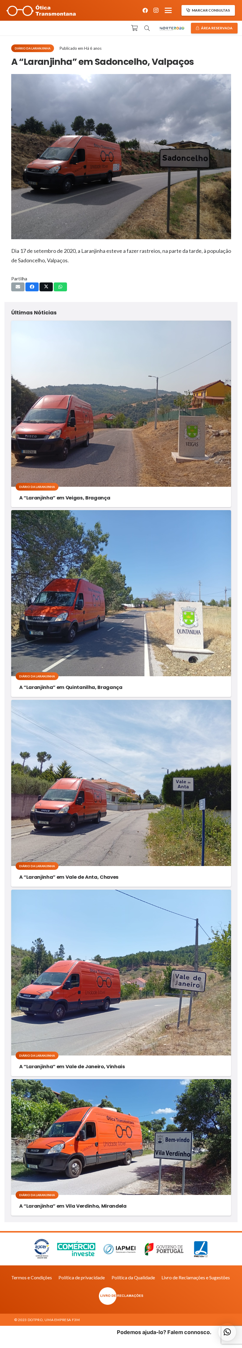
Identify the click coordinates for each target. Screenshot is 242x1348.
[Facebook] (145, 10)
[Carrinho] (134, 28)
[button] (168, 10)
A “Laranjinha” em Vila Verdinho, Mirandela (73, 1206)
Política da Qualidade (133, 1277)
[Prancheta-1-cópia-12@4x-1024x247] (41, 10)
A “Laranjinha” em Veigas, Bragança (64, 497)
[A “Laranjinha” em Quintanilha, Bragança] (121, 593)
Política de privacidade (81, 1277)
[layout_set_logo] (121, 1296)
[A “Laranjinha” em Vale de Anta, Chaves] (121, 783)
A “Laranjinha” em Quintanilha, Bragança (70, 687)
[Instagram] (156, 10)
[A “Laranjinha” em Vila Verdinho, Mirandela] (121, 1137)
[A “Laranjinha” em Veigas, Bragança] (121, 404)
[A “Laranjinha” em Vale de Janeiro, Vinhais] (121, 973)
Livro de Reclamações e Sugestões (195, 1277)
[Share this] (32, 286)
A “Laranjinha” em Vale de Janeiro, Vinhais (72, 1066)
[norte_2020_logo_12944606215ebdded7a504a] (172, 28)
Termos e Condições (31, 1277)
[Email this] (17, 286)
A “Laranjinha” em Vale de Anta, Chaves (69, 877)
